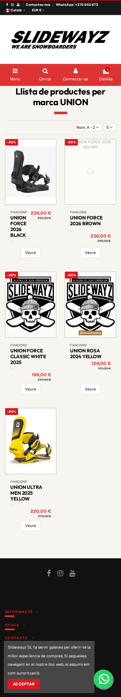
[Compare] (27, 203)
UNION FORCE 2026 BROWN (86, 221)
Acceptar (24, 684)
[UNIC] (12, 242)
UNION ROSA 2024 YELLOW (85, 353)
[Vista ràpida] (34, 203)
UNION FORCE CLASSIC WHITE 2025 (28, 356)
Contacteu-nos (38, 5)
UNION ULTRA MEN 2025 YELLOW (26, 493)
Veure (30, 252)
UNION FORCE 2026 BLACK (18, 226)
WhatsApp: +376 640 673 (77, 5)
